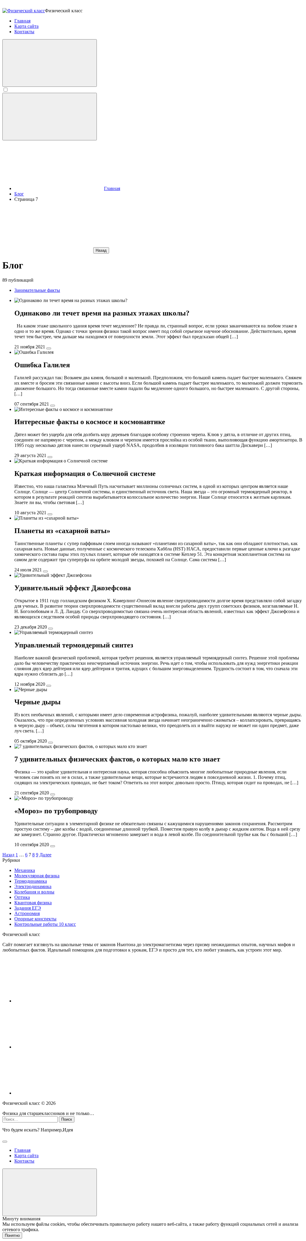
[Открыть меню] (49, 116)
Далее (45, 854)
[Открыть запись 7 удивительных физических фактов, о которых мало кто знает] (52, 794)
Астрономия (27, 913)
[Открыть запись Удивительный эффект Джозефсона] (50, 628)
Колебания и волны (34, 891)
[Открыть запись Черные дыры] (50, 743)
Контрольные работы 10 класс (45, 924)
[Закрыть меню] (49, 1192)
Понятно (12, 1235)
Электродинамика (32, 886)
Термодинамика (30, 881)
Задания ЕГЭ (27, 908)
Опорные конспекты (35, 918)
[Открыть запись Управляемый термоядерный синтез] (48, 686)
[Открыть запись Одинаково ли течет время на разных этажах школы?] (48, 348)
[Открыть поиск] (49, 63)
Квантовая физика (33, 902)
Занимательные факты (37, 290)
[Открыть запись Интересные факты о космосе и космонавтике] (50, 457)
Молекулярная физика (36, 875)
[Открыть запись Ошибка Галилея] (52, 405)
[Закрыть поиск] (4, 1142)
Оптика (22, 897)
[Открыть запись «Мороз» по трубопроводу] (52, 846)
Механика (24, 870)
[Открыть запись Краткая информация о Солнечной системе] (50, 514)
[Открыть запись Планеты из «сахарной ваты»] (45, 571)
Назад (101, 250)
